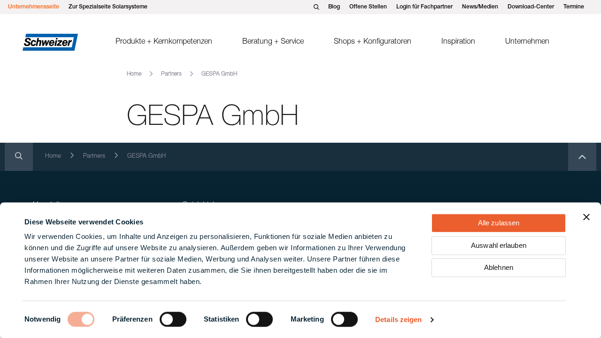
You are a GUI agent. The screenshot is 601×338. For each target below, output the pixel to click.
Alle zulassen (498, 223)
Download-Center (531, 7)
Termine (573, 7)
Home (134, 74)
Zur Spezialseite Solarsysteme (108, 7)
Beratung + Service (273, 42)
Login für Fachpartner (424, 7)
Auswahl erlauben (498, 245)
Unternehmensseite (33, 7)
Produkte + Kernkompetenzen (164, 42)
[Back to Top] (582, 157)
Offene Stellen (368, 7)
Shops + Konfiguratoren (372, 42)
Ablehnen (498, 267)
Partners (171, 74)
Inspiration (458, 42)
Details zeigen (398, 319)
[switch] (173, 319)
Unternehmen (527, 42)
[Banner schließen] (586, 217)
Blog (334, 7)
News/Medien (480, 7)
